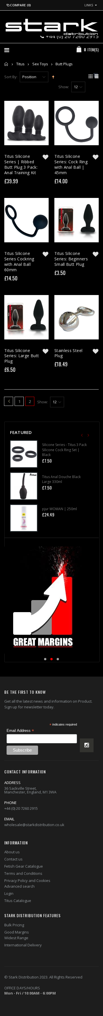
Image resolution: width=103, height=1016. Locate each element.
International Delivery (23, 945)
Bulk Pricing (14, 924)
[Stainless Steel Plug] (76, 317)
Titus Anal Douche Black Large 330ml (61, 479)
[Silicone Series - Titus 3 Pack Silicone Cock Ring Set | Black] (24, 454)
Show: (63, 87)
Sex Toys (40, 63)
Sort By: (10, 77)
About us (12, 851)
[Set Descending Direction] (53, 76)
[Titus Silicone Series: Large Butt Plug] (26, 317)
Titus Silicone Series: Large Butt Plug (21, 356)
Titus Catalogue (17, 900)
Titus (20, 63)
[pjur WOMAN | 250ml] (24, 518)
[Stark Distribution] (51, 27)
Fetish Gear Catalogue (23, 866)
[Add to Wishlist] (45, 157)
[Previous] (8, 401)
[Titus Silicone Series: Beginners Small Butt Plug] (76, 220)
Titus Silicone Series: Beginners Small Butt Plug (71, 259)
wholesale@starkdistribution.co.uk (34, 824)
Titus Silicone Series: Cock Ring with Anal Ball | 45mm (71, 164)
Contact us (13, 859)
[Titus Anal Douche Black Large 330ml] (24, 486)
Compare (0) (20, 5)
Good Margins (16, 932)
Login (8, 893)
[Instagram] (87, 745)
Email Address (20, 730)
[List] (96, 77)
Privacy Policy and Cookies (27, 880)
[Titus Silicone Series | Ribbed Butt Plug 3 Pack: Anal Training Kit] (26, 123)
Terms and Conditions (23, 873)
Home (6, 64)
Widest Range (16, 937)
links (88, 5)
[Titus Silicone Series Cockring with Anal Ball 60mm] (26, 220)
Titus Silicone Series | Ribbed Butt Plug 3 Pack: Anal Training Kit (20, 164)
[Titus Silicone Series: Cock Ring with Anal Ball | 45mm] (76, 123)
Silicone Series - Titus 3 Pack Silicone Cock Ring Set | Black (64, 449)
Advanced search (19, 886)
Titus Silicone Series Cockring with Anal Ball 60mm (19, 261)
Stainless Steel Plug (68, 353)
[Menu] (6, 50)
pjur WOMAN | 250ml (59, 508)
